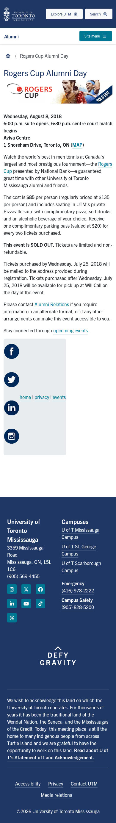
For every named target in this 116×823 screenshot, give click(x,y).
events (59, 397)
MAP (77, 145)
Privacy (55, 783)
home (25, 397)
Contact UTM (84, 783)
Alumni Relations (52, 304)
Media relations (56, 795)
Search (96, 14)
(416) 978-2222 (78, 590)
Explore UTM (61, 14)
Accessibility (27, 783)
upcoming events (70, 330)
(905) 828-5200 (78, 607)
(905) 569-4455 (23, 576)
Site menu (92, 36)
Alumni (11, 36)
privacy (42, 397)
